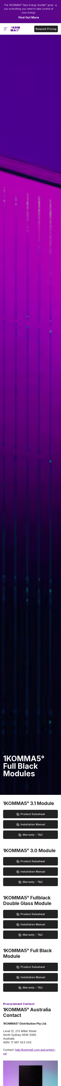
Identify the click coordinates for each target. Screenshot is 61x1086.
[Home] (15, 28)
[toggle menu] (5, 28)
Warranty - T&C (33, 834)
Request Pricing (46, 28)
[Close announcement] (56, 5)
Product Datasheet (33, 814)
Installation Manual (33, 824)
